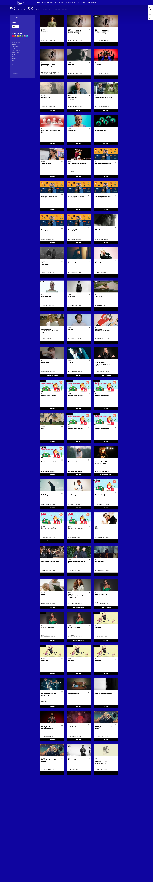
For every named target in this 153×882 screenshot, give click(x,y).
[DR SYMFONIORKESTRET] (13, 36)
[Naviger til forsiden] (20, 2)
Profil (150, 18)
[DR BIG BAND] (15, 36)
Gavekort (94, 2)
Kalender (37, 2)
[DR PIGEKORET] (18, 36)
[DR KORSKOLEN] (25, 36)
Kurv (150, 14)
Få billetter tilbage (78, 44)
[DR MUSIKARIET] (27, 36)
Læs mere (52, 44)
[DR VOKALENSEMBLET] (20, 36)
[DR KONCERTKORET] (22, 36)
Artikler (74, 2)
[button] (62, 29)
